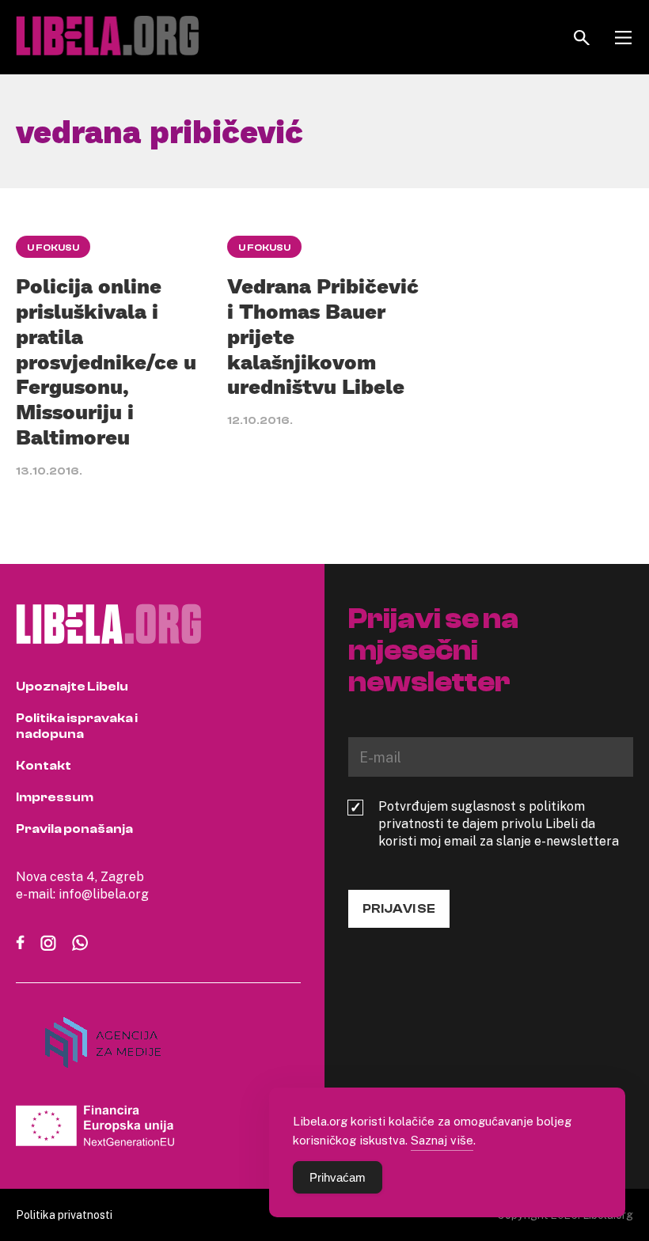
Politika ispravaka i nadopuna (77, 726)
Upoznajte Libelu (72, 686)
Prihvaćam (337, 1177)
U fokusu (53, 247)
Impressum (54, 797)
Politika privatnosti (64, 1214)
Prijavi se (398, 909)
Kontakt (43, 766)
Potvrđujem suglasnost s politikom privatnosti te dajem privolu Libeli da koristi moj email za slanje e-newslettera (498, 823)
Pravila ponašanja (74, 829)
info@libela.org (104, 894)
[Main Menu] (623, 37)
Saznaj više (442, 1140)
